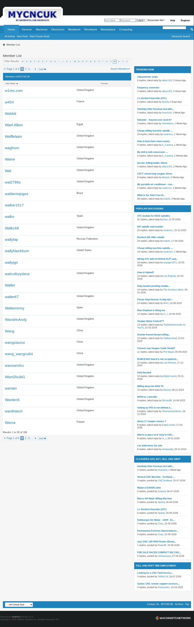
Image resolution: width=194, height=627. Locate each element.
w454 (9, 102)
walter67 (12, 297)
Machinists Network (173, 618)
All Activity (10, 36)
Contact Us (153, 604)
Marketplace (108, 29)
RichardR (167, 400)
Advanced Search (181, 36)
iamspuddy (167, 449)
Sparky (165, 102)
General (26, 29)
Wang (9, 331)
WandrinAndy (16, 320)
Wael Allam (14, 125)
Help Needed (144, 372)
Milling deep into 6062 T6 (150, 386)
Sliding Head (170, 338)
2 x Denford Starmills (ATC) (152, 98)
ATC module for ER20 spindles (153, 216)
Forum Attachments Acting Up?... (155, 299)
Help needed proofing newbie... (153, 286)
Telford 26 (163, 576)
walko (9, 217)
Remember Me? (155, 20)
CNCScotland (165, 480)
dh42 (166, 303)
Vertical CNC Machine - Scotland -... (156, 477)
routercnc (168, 134)
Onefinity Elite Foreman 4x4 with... (155, 109)
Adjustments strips (147, 77)
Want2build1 (15, 377)
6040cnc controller (147, 397)
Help (172, 20)
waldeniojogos (16, 194)
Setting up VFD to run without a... (154, 407)
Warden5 (12, 400)
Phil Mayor (168, 352)
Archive (179, 604)
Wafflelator (13, 136)
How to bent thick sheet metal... (154, 141)
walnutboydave (17, 274)
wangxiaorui (15, 343)
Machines (42, 29)
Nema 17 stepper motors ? (151, 421)
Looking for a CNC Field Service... (155, 573)
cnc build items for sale (149, 445)
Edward (162, 491)
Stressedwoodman (171, 411)
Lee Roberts (169, 276)
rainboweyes (164, 556)
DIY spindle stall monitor (150, 226)
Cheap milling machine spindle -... (155, 130)
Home (11, 29)
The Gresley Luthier (173, 289)
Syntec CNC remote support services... (158, 583)
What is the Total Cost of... (151, 195)
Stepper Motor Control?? (150, 321)
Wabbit (10, 114)
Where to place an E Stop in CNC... (155, 434)
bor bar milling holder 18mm (152, 163)
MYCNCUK (167, 604)
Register (185, 20)
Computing (125, 29)
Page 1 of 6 (13, 69)
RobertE (162, 545)
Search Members (119, 69)
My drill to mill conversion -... (152, 152)
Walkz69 (12, 228)
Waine (10, 159)
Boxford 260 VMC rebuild (150, 237)
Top (187, 604)
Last (41, 69)
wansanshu (14, 365)
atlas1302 (167, 80)
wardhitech (14, 411)
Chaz (160, 523)
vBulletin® (16, 617)
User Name (11, 83)
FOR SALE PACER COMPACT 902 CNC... (159, 552)
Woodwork (90, 29)
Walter (10, 285)
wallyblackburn (17, 251)
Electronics (57, 29)
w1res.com (14, 91)
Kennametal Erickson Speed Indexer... (157, 530)
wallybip (11, 240)
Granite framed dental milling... (153, 334)
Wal (8, 171)
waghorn (12, 148)
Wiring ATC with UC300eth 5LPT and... (157, 259)
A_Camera (167, 145)
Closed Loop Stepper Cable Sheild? (156, 348)
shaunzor (166, 112)
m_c (165, 314)
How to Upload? (145, 272)
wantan (11, 388)
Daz (165, 219)
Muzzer (165, 177)
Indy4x (166, 198)
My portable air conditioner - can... (155, 184)
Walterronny (14, 308)
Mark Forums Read (39, 36)
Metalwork (74, 29)
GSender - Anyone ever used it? (154, 120)
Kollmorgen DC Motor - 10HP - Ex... (156, 520)
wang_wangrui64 (19, 354)
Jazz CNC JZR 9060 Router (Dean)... (156, 541)
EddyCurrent (169, 376)
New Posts (22, 36)
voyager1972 (170, 262)
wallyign (11, 262)
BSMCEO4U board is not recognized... (157, 359)
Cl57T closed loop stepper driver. (155, 173)
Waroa (10, 423)
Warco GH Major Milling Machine (154, 498)
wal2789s (13, 182)
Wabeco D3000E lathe (149, 487)
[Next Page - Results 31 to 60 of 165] (35, 69)
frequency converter (148, 87)
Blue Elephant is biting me (151, 310)
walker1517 (14, 205)
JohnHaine (167, 123)
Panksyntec (164, 587)
